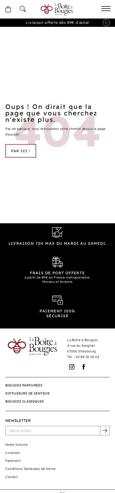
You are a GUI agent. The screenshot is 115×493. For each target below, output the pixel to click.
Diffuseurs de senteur (27, 393)
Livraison (12, 453)
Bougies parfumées (23, 385)
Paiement (13, 461)
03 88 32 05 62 (87, 357)
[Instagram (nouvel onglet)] (71, 367)
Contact (11, 477)
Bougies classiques (24, 401)
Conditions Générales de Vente (30, 469)
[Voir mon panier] (8, 9)
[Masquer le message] (106, 22)
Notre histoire (16, 445)
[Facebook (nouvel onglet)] (84, 367)
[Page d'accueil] (57, 9)
